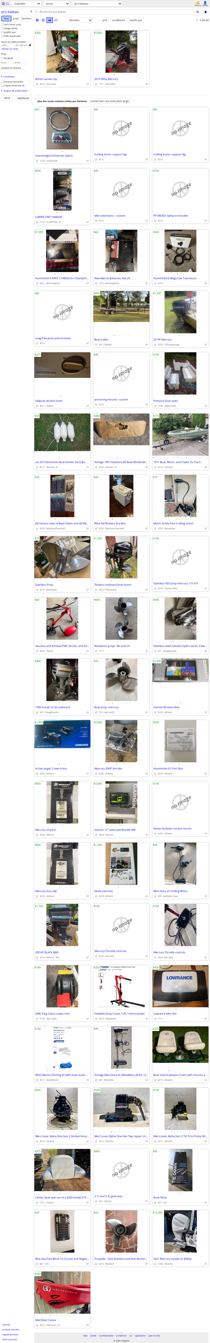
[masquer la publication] (88, 84)
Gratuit (8, 58)
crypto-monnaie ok (14, 85)
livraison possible (13, 81)
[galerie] (50, 20)
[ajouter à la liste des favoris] (37, 84)
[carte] (56, 20)
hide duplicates (12, 36)
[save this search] (205, 12)
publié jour (10, 32)
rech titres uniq (12, 24)
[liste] (37, 20)
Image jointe (11, 28)
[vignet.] (43, 20)
